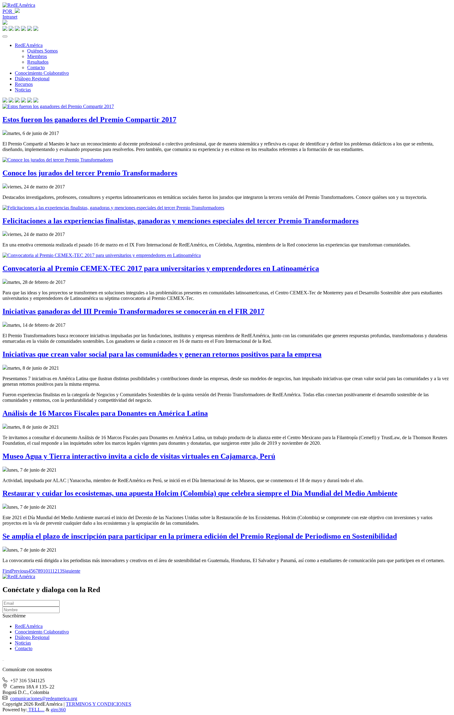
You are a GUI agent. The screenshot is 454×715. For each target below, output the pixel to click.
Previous (19, 571)
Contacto (36, 67)
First (6, 571)
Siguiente (71, 571)
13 (59, 571)
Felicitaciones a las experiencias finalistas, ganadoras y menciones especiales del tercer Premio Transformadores (180, 221)
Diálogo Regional (32, 78)
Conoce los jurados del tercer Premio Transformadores (89, 173)
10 (45, 571)
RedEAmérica (29, 45)
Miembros (37, 56)
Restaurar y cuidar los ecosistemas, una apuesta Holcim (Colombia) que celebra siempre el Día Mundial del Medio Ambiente (199, 493)
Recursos (24, 84)
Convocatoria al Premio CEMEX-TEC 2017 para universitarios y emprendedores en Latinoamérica (160, 268)
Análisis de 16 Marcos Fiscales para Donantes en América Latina (105, 413)
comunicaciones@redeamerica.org (43, 698)
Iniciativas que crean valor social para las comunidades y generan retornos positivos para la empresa (162, 354)
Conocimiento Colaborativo (42, 73)
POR (8, 11)
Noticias (23, 89)
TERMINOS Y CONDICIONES (98, 704)
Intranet (9, 16)
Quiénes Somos (42, 50)
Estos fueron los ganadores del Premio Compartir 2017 (89, 120)
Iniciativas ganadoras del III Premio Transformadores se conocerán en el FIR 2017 (133, 311)
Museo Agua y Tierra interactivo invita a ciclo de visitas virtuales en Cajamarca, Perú (138, 456)
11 (50, 571)
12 (54, 571)
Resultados (37, 62)
